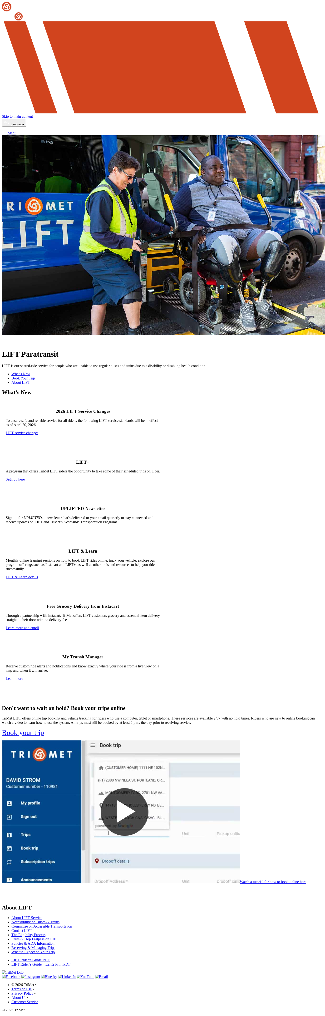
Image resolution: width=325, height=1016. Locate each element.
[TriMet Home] (162, 11)
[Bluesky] (49, 977)
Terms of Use (21, 989)
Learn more (14, 678)
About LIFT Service (26, 918)
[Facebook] (11, 977)
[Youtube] (85, 977)
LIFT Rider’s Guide (30, 960)
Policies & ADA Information (32, 943)
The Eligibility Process (28, 935)
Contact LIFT (21, 930)
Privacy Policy (22, 993)
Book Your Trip (23, 378)
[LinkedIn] (67, 977)
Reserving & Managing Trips (33, 948)
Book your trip (23, 732)
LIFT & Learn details (22, 577)
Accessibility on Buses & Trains (35, 922)
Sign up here (15, 479)
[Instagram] (30, 977)
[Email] (101, 977)
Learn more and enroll (22, 628)
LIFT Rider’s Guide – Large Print (40, 964)
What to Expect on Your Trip (33, 952)
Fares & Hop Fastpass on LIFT (34, 939)
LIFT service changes (22, 433)
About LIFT (20, 382)
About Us (18, 998)
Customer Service (24, 1002)
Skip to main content (17, 116)
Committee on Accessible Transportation (41, 926)
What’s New (20, 374)
